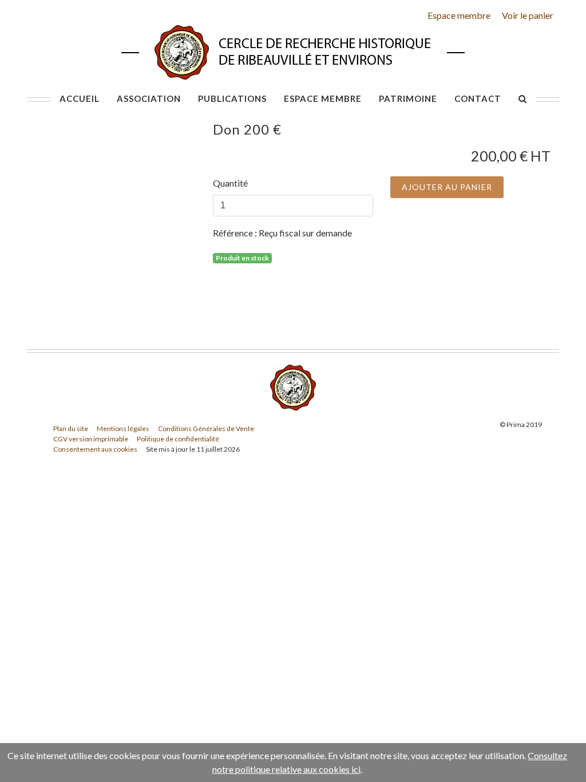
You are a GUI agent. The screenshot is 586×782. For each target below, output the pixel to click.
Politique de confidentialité (178, 439)
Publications (232, 98)
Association (149, 98)
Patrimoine (408, 98)
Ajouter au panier (447, 187)
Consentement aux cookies (95, 449)
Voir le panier (527, 15)
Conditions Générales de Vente (206, 428)
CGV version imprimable (90, 439)
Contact (477, 98)
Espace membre (458, 15)
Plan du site (70, 428)
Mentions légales (123, 428)
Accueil (80, 98)
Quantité (230, 182)
